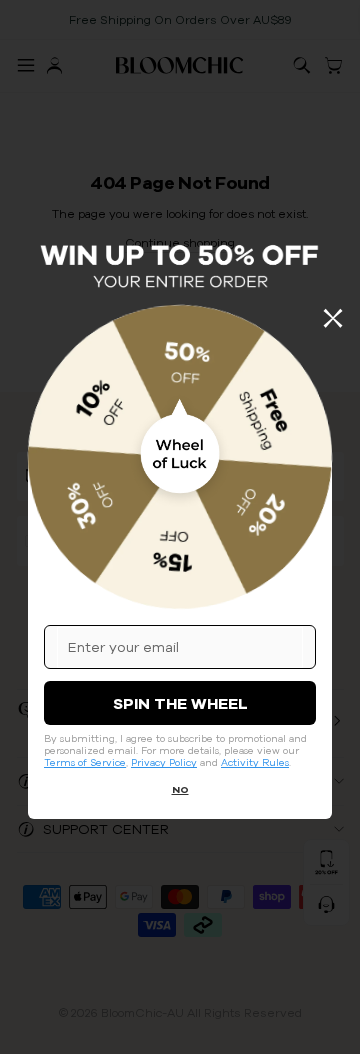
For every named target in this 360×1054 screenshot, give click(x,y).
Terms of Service (85, 762)
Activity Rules (255, 762)
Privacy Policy (164, 762)
